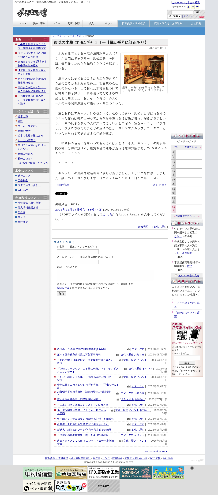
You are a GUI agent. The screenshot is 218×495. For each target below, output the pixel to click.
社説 (20, 121)
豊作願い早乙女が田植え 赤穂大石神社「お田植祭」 (87, 418)
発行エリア (24, 175)
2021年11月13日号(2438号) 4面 (78, 209)
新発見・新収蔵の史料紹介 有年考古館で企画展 (84, 429)
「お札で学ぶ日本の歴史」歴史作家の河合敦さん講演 (32, 100)
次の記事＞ (160, 184)
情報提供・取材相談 (29, 202)
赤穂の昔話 (24, 130)
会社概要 (23, 222)
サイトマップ (190, 16)
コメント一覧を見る (188, 275)
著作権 (21, 212)
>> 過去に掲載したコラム (33, 163)
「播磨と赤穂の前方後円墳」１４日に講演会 (82, 435)
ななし (178, 236)
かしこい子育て (27, 140)
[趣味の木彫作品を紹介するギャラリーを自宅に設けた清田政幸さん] (143, 69)
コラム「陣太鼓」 (28, 126)
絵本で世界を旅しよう (30, 135)
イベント (142, 360)
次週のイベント (192, 147)
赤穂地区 (143, 226)
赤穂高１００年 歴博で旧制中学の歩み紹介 (81, 349)
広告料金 (23, 180)
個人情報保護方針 (28, 207)
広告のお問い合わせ (29, 185)
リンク (21, 217)
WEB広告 (23, 190)
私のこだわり (25, 158)
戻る (176, 147)
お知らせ (139, 354)
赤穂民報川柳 (25, 153)
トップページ (58, 36)
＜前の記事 (63, 184)
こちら (108, 214)
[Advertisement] (110, 323)
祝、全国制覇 (184, 253)
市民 (189, 266)
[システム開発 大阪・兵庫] (197, 460)
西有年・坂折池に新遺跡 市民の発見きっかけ (83, 424)
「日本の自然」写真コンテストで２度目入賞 (82, 404)
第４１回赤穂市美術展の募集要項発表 (79, 354)
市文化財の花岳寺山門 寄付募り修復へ (79, 399)
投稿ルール (63, 287)
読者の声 (23, 116)
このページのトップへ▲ (155, 451)
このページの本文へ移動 (186, 2)
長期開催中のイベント (187, 216)
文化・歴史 (75, 36)
